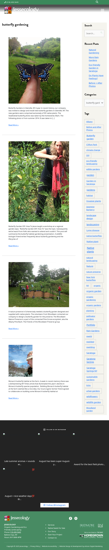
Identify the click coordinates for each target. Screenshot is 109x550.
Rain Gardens (92, 330)
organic (97, 285)
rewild (89, 336)
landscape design (91, 217)
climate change (93, 150)
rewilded (90, 341)
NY (87, 285)
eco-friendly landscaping (91, 162)
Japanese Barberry (90, 208)
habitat (89, 195)
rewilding (90, 347)
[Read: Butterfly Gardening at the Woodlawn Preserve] (39, 284)
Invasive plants (93, 201)
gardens (91, 189)
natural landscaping (91, 259)
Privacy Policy (35, 546)
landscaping (93, 224)
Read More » (14, 125)
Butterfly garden (91, 137)
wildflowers (92, 396)
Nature (89, 266)
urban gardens (93, 391)
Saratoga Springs (91, 360)
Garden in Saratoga (91, 182)
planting (90, 310)
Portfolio (91, 324)
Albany (89, 121)
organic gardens (93, 305)
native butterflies (94, 236)
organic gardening (91, 298)
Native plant (92, 241)
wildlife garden (93, 402)
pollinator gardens (90, 317)
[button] (97, 2)
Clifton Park (91, 144)
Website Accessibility (49, 546)
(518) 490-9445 (12, 2)
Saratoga (90, 352)
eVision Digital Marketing (94, 546)
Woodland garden (91, 409)
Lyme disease (92, 230)
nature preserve (93, 271)
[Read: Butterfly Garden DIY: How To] (39, 181)
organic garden (93, 291)
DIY (87, 155)
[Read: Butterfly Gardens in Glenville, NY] (34, 70)
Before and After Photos (93, 128)
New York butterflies (91, 278)
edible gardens (93, 169)
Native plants (90, 249)
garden (90, 174)
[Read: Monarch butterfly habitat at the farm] (20, 360)
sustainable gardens (92, 378)
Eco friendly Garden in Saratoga (94, 68)
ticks (88, 385)
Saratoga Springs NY (92, 369)
